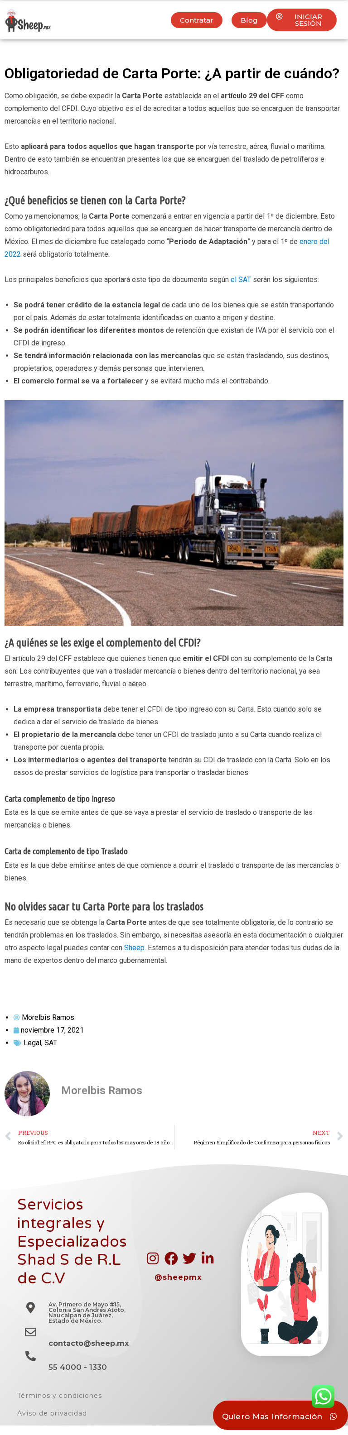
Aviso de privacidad (52, 1413)
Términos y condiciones (59, 1396)
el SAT (241, 279)
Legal (32, 1042)
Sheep (134, 947)
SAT (50, 1042)
